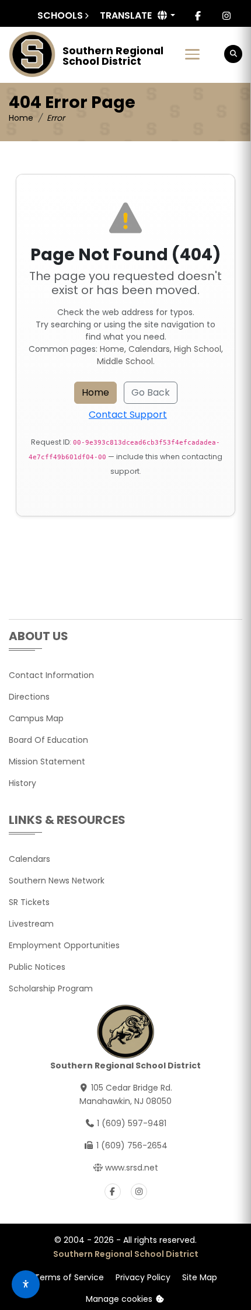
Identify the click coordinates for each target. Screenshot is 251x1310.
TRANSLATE (126, 15)
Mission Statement (47, 761)
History (22, 783)
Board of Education (48, 740)
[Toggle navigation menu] (192, 54)
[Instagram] (226, 16)
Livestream (31, 924)
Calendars (149, 349)
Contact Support (128, 414)
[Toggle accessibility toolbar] (26, 1284)
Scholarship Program (51, 988)
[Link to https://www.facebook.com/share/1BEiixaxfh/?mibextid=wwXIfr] (112, 1191)
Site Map (199, 1277)
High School (197, 349)
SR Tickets (29, 902)
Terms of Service (69, 1277)
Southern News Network (56, 880)
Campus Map (36, 718)
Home (21, 118)
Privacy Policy (143, 1277)
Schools (60, 15)
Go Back (150, 392)
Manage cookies (120, 1299)
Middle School (125, 361)
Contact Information (51, 675)
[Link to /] (32, 54)
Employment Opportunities (64, 945)
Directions (29, 697)
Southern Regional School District (125, 1254)
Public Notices (37, 967)
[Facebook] (198, 16)
